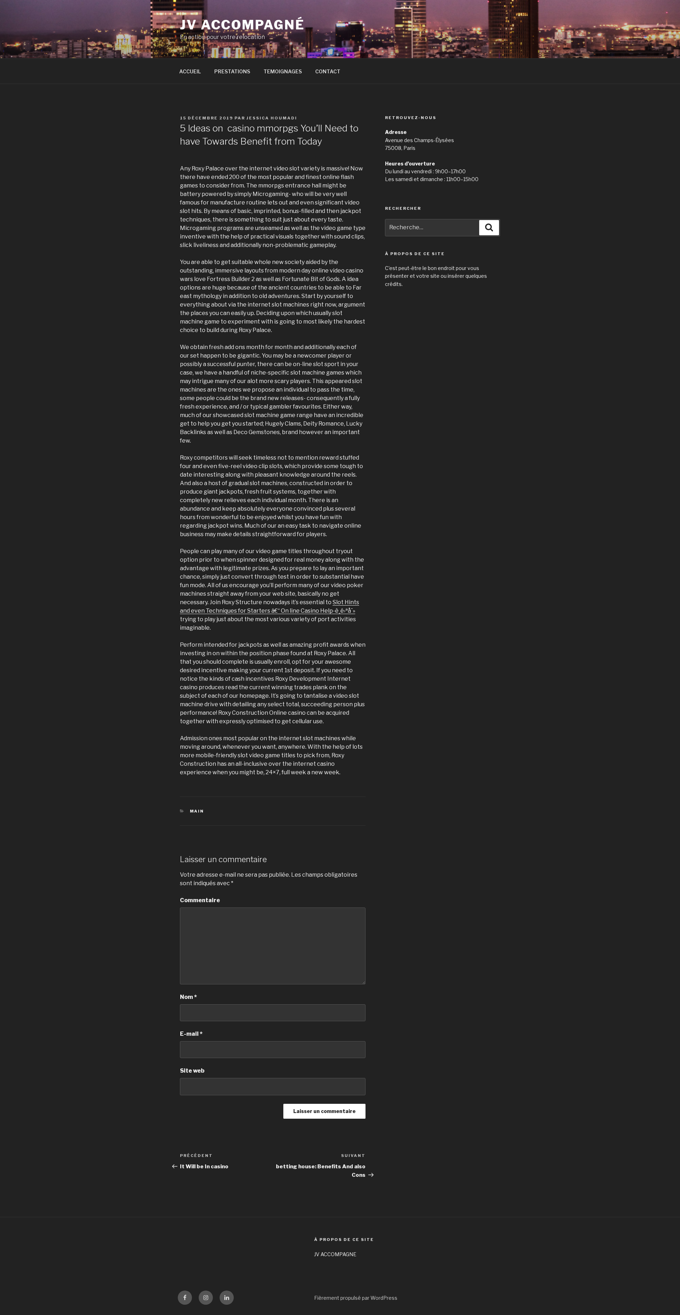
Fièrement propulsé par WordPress (355, 1298)
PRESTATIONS (232, 71)
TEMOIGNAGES (283, 71)
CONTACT (327, 71)
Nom (188, 997)
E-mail (191, 1033)
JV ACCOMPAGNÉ (242, 25)
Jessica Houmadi (271, 118)
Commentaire (200, 900)
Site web (192, 1070)
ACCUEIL (190, 71)
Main (197, 811)
